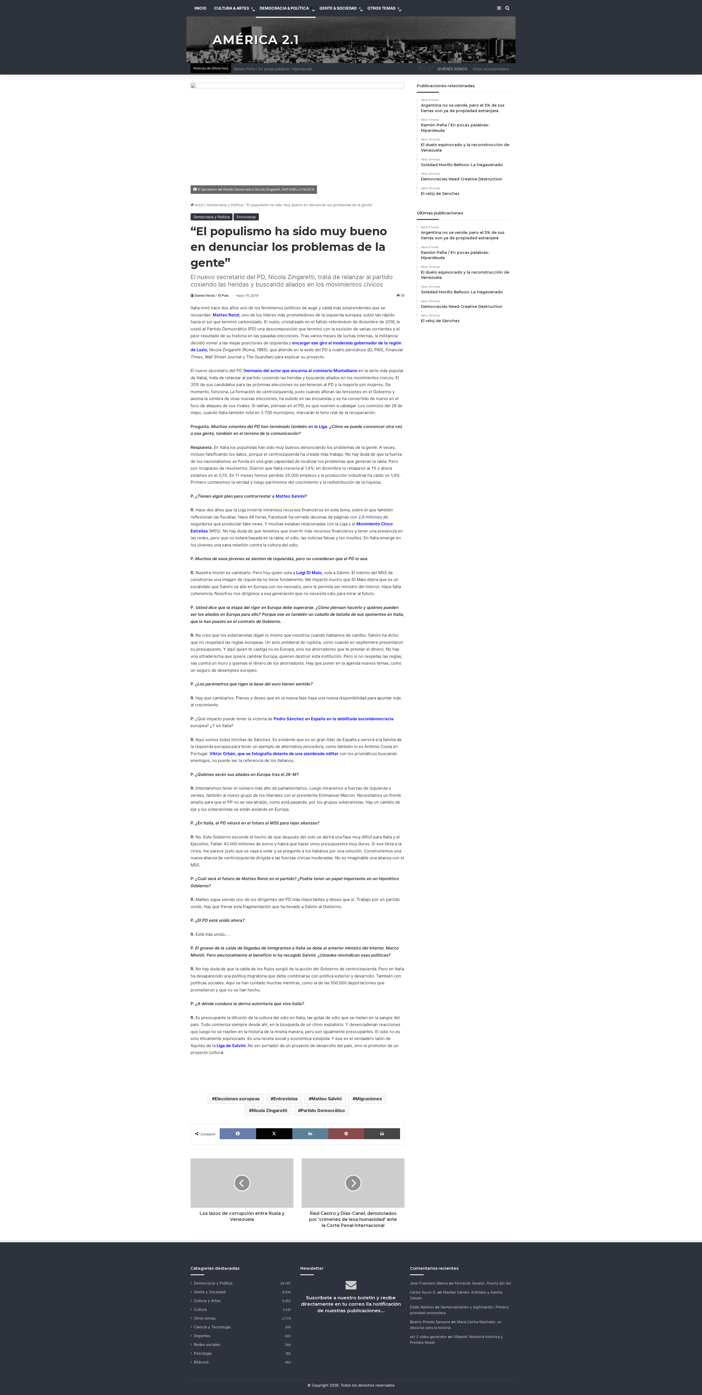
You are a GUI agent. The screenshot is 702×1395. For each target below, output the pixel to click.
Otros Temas (381, 8)
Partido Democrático (323, 1110)
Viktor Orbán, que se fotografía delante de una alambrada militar (274, 753)
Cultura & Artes (231, 8)
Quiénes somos (452, 69)
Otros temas (205, 1318)
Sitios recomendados (491, 69)
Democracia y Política (225, 205)
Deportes (202, 1336)
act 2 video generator (428, 1336)
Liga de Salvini (231, 1045)
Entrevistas (246, 217)
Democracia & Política (284, 8)
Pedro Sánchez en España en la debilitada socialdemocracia (334, 718)
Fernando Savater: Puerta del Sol (483, 1283)
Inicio (199, 205)
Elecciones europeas (237, 1098)
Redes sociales (207, 1344)
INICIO (200, 8)
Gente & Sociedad (338, 8)
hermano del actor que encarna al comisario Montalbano (301, 370)
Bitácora (201, 1362)
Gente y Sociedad (209, 1292)
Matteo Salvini (290, 496)
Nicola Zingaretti (269, 1110)
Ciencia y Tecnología (212, 1327)
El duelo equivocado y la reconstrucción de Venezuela (280, 69)
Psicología (203, 1353)
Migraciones (368, 1098)
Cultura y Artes (207, 1300)
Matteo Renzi (226, 314)
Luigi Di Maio (309, 572)
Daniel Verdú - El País (212, 295)
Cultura (200, 1309)
